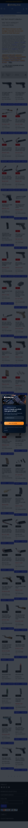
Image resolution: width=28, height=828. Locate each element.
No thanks (6, 430)
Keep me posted (13, 423)
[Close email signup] (23, 397)
